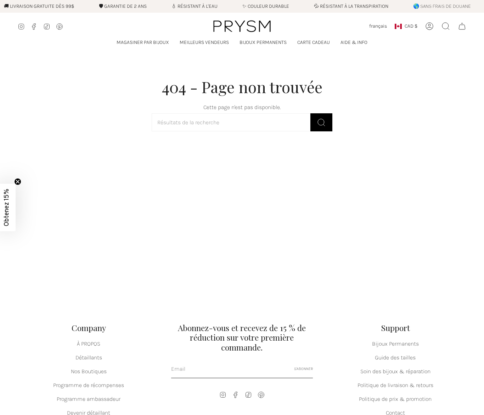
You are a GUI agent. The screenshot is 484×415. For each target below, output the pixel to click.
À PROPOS (88, 343)
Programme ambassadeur (88, 399)
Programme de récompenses (88, 385)
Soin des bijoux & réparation (395, 371)
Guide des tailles (395, 357)
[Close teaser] (17, 181)
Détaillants (88, 357)
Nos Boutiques (89, 371)
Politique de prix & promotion (395, 399)
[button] (142, 42)
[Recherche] (321, 122)
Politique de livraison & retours (395, 385)
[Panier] (462, 26)
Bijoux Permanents (395, 343)
